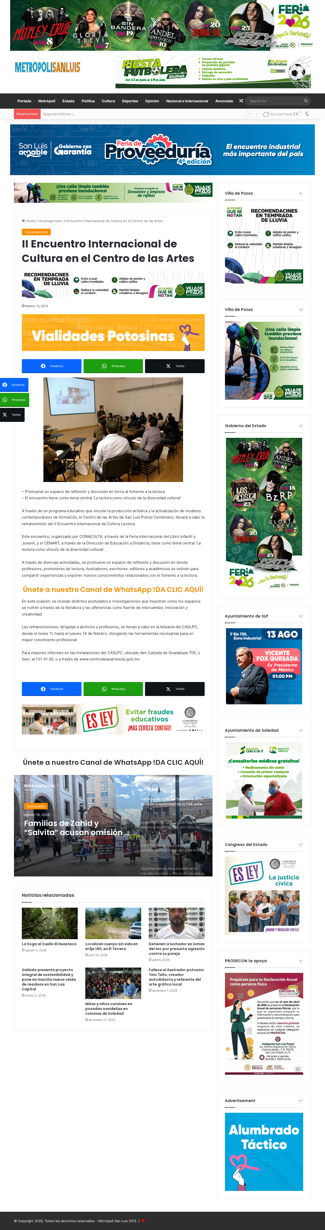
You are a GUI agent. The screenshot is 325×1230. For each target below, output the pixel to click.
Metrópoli (46, 101)
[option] (113, 825)
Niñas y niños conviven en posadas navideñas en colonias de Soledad (108, 1008)
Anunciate (224, 101)
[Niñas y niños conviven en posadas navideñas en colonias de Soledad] (113, 983)
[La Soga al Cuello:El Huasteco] (50, 923)
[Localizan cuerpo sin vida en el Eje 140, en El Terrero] (113, 923)
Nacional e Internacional (187, 101)
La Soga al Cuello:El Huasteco (49, 943)
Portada (24, 101)
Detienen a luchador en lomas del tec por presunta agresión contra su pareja (177, 948)
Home (30, 221)
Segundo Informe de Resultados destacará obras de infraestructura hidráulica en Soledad (114, 114)
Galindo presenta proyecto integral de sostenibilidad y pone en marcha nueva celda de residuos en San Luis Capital (49, 979)
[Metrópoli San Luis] (48, 67)
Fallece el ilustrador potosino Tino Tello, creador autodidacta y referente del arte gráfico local (176, 977)
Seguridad (35, 807)
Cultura (108, 101)
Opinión (152, 101)
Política (88, 101)
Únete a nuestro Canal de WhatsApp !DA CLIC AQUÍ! (113, 589)
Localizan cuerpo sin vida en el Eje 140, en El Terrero (111, 946)
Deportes (130, 101)
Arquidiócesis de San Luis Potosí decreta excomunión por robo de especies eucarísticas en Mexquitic (77, 829)
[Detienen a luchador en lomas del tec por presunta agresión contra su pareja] (177, 923)
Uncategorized (49, 221)
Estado (68, 101)
